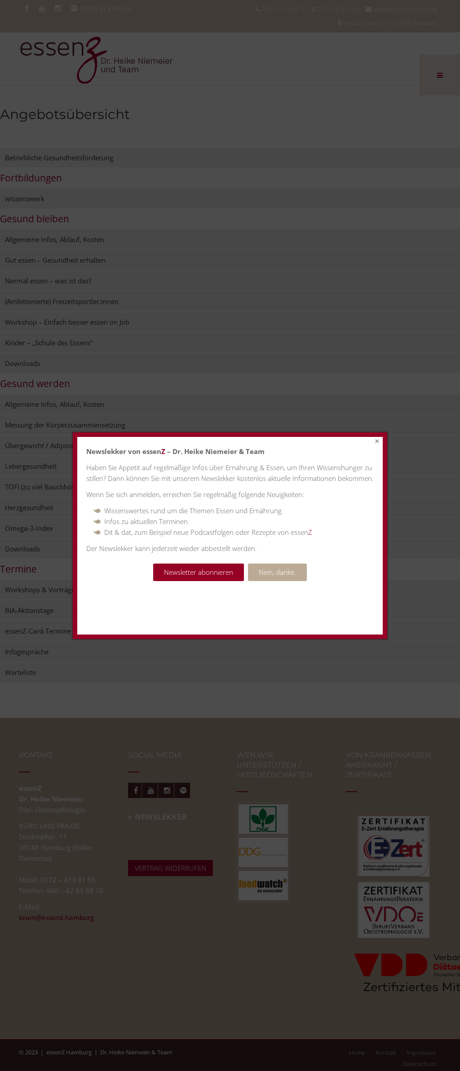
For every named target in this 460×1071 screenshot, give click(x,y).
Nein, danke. (277, 572)
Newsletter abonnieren (198, 572)
